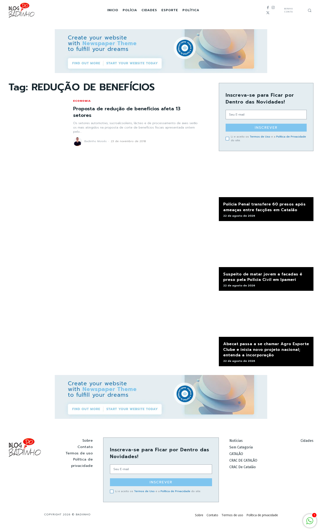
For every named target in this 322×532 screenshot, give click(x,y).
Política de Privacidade (291, 137)
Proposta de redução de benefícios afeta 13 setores (126, 112)
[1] (309, 523)
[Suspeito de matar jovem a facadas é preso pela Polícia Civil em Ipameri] (266, 246)
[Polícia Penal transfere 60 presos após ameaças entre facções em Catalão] (266, 176)
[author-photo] (78, 141)
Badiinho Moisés (95, 141)
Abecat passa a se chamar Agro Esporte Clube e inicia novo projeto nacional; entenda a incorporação (266, 349)
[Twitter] (268, 13)
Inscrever (266, 127)
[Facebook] (268, 7)
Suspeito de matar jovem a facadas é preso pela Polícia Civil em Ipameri (262, 277)
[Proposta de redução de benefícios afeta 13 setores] (36, 123)
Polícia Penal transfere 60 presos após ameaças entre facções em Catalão (264, 207)
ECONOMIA (82, 101)
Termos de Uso (260, 137)
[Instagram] (273, 7)
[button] (309, 10)
